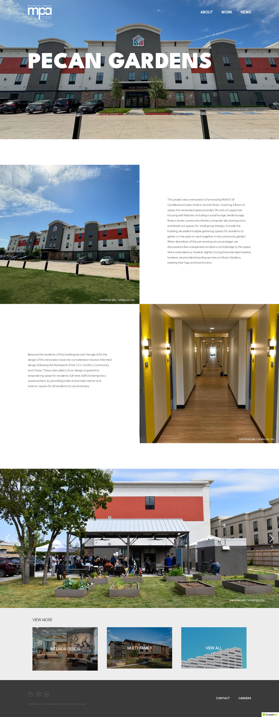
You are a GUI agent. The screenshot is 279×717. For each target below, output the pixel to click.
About (206, 12)
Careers (244, 698)
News (246, 12)
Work (226, 12)
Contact (223, 698)
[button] (7, 538)
